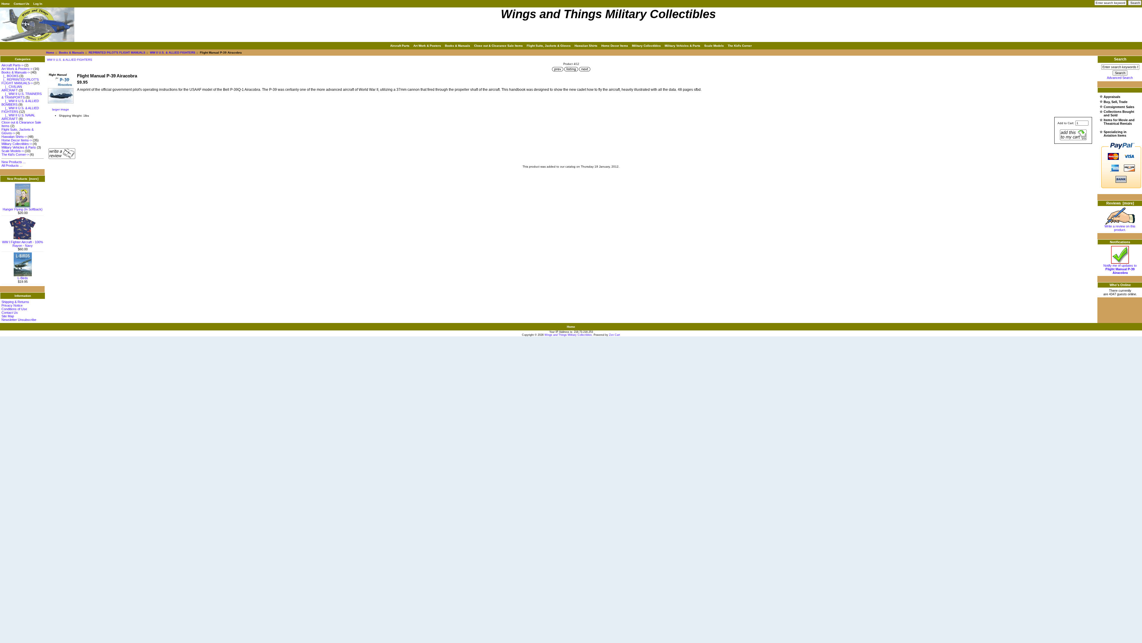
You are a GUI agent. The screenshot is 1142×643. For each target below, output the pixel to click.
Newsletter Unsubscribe (18, 320)
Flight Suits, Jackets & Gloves (549, 45)
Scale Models (714, 45)
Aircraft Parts (400, 45)
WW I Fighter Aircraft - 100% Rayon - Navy (22, 243)
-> (15, 72)
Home (5, 3)
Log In (37, 3)
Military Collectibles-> (16, 144)
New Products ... (13, 162)
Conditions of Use (14, 309)
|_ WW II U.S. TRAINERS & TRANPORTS (21, 95)
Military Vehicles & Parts (682, 45)
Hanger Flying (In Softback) (23, 209)
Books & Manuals (71, 52)
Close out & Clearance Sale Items (498, 45)
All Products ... (11, 165)
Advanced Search (1120, 77)
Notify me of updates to (1120, 269)
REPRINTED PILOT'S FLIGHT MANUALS (117, 52)
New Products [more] (22, 178)
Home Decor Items (614, 45)
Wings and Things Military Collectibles (568, 334)
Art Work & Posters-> (16, 69)
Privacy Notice (12, 305)
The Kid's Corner (740, 45)
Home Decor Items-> (16, 140)
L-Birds (23, 278)
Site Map (7, 316)
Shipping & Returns (15, 302)
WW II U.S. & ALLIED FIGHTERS (172, 52)
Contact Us (21, 3)
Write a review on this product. (1120, 228)
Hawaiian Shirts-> (14, 136)
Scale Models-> (12, 151)
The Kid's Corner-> (15, 154)
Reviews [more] (1120, 203)
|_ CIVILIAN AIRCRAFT (11, 88)
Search (1120, 59)
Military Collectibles (646, 45)
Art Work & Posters (427, 45)
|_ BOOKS (9, 76)
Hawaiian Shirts (586, 45)
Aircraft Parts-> (12, 65)
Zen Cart (614, 334)
